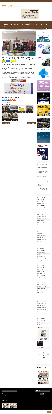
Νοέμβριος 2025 (40, 214)
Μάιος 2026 (40, 203)
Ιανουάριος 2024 (41, 256)
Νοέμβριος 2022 (40, 282)
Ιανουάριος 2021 (41, 324)
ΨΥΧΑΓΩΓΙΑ (42, 24)
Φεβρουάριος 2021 (41, 322)
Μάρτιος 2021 (40, 320)
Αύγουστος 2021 (41, 311)
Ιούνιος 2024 (40, 246)
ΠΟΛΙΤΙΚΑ (10, 24)
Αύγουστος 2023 (41, 265)
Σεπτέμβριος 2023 (41, 263)
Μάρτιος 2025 (40, 229)
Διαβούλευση (7, 5)
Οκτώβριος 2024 (41, 239)
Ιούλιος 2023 (40, 267)
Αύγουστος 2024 (41, 243)
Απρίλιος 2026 (40, 205)
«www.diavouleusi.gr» (6, 393)
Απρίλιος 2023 (40, 273)
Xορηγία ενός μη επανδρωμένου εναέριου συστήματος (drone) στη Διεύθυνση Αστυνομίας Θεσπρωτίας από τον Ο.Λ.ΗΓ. (43, 172)
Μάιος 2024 (40, 248)
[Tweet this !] (5, 100)
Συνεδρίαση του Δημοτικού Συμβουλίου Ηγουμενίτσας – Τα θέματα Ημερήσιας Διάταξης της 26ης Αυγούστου (43, 189)
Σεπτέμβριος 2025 (41, 218)
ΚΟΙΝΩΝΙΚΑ (27, 24)
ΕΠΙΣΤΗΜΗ (37, 24)
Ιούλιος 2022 (40, 290)
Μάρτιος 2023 (40, 275)
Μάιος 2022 (40, 294)
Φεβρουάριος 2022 (41, 299)
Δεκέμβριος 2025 (41, 212)
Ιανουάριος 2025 (41, 233)
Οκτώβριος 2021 (41, 307)
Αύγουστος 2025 (41, 220)
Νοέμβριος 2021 (40, 305)
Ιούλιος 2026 (40, 199)
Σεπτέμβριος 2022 (41, 286)
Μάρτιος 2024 (40, 252)
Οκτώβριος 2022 (41, 284)
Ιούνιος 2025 (40, 224)
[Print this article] (11, 100)
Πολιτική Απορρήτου (6, 398)
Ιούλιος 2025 (40, 222)
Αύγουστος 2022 (41, 288)
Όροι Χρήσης (5, 395)
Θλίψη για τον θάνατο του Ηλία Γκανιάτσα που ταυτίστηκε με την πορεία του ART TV (43, 178)
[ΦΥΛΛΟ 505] (41, 338)
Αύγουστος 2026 (41, 197)
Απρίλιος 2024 (40, 250)
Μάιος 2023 (40, 271)
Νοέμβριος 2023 (40, 260)
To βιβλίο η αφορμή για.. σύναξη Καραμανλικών (32, 123)
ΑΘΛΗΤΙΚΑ (32, 24)
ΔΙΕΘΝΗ (47, 24)
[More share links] (15, 100)
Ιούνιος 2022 (40, 292)
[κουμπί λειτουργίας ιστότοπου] (47, 28)
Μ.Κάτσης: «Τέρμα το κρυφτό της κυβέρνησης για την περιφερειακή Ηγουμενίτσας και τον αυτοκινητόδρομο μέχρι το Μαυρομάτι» (7, 123)
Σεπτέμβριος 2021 (41, 309)
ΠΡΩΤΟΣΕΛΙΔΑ (5, 400)
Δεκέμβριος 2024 (41, 235)
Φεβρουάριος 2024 (41, 254)
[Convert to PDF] (13, 100)
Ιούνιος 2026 (40, 201)
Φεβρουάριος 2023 (41, 277)
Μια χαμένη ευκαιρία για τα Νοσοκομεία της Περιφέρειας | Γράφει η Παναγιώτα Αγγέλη (43, 166)
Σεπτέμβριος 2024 (41, 241)
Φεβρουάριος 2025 (41, 231)
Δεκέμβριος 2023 (41, 258)
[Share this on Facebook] (3, 100)
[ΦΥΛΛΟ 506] (45, 338)
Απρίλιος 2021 (40, 318)
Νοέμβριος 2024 (40, 237)
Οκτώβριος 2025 (41, 216)
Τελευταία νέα (5, 24)
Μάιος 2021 (40, 316)
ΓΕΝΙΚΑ (4, 26)
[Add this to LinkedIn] (7, 100)
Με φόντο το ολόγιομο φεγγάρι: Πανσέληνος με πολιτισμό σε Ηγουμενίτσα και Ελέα (43, 183)
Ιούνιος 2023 (40, 269)
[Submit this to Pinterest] (9, 100)
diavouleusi (10, 62)
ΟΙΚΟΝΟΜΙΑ (22, 24)
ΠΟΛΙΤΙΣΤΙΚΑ (16, 24)
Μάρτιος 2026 (40, 207)
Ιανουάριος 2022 (41, 301)
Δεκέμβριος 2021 (41, 303)
